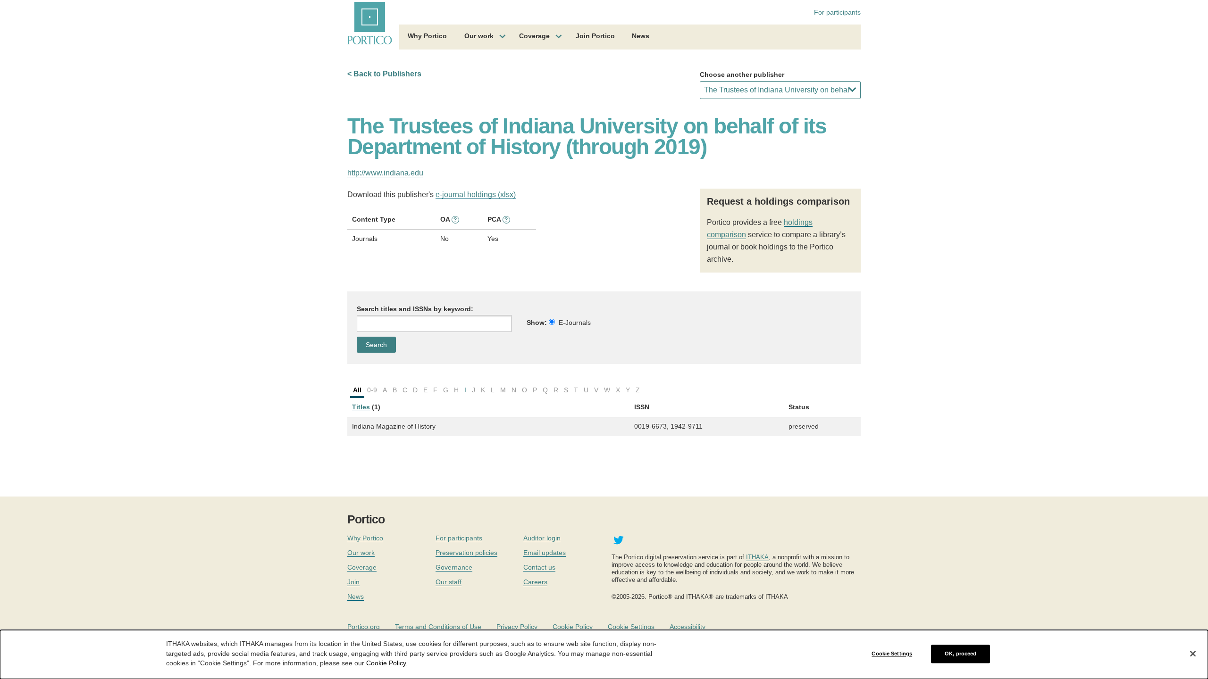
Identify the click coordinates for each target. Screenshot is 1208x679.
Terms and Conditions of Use (438, 626)
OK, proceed (960, 653)
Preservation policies (466, 552)
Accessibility (687, 626)
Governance (454, 567)
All (357, 390)
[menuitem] (427, 37)
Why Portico (427, 36)
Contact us (539, 567)
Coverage (534, 36)
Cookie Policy (573, 626)
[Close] (1193, 654)
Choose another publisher (742, 74)
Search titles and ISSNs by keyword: (415, 309)
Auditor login (542, 538)
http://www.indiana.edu (385, 173)
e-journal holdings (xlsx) (476, 194)
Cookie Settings (631, 626)
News (640, 36)
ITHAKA (757, 557)
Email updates (544, 552)
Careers (535, 582)
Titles (361, 407)
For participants (837, 12)
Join (353, 582)
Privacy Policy (516, 626)
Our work (479, 36)
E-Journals (575, 322)
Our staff (448, 582)
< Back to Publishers (384, 74)
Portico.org (363, 626)
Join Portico (595, 36)
